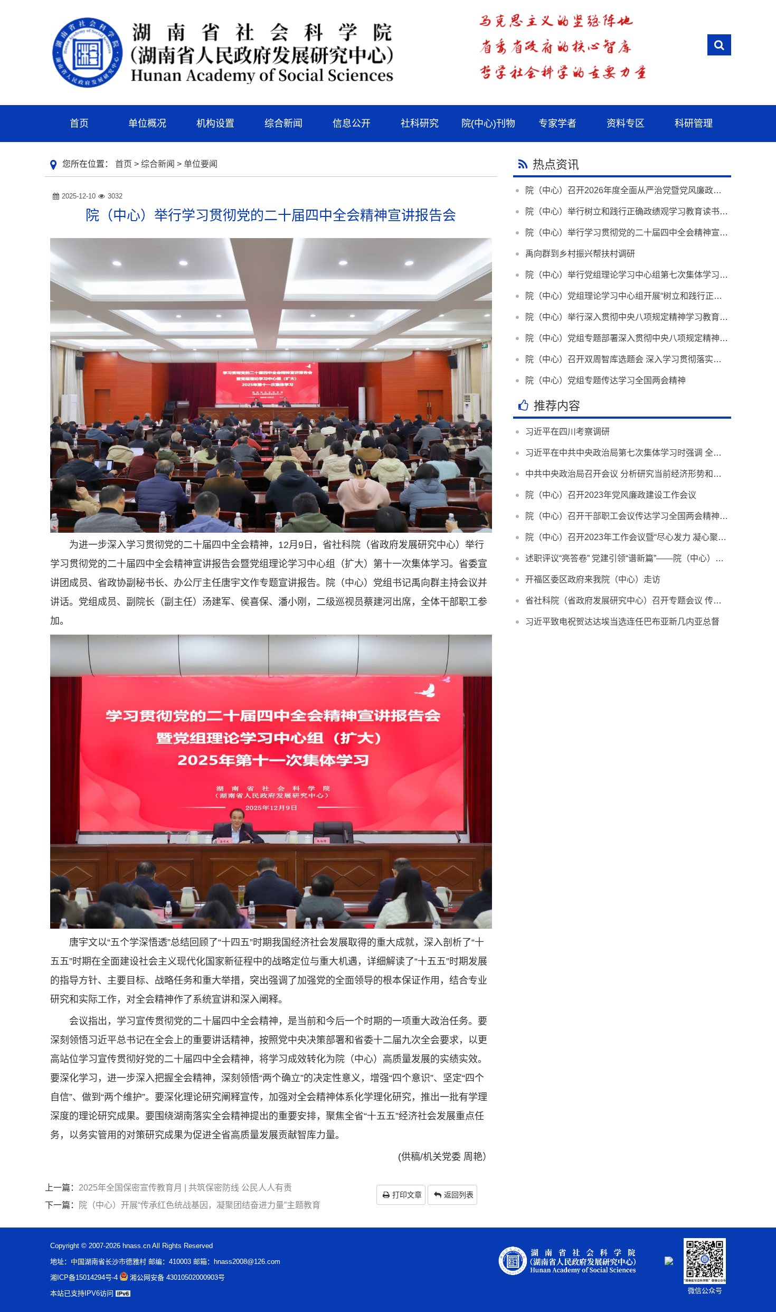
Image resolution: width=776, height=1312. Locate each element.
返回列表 (459, 1195)
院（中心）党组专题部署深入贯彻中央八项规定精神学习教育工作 (647, 338)
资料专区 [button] (626, 123)
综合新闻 (158, 163)
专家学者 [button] (557, 123)
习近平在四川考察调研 (567, 431)
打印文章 (407, 1195)
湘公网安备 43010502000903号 (177, 1277)
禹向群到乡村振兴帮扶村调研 (580, 253)
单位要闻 (200, 163)
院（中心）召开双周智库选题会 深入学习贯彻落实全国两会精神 (644, 359)
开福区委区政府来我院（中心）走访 (592, 579)
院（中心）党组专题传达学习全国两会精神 (605, 380)
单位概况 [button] (147, 123)
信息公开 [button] (352, 123)
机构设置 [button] (215, 123)
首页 (123, 163)
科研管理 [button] (694, 123)
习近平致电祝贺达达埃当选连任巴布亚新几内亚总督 (622, 621)
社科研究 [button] (420, 123)
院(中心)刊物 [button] (488, 123)
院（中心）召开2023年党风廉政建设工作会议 (610, 494)
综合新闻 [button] (283, 123)
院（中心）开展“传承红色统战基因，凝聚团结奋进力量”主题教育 (199, 1205)
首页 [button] (79, 123)
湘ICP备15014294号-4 (84, 1277)
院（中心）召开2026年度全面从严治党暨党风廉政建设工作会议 (644, 190)
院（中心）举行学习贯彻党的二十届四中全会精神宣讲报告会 (639, 232)
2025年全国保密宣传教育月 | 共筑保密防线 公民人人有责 (185, 1187)
